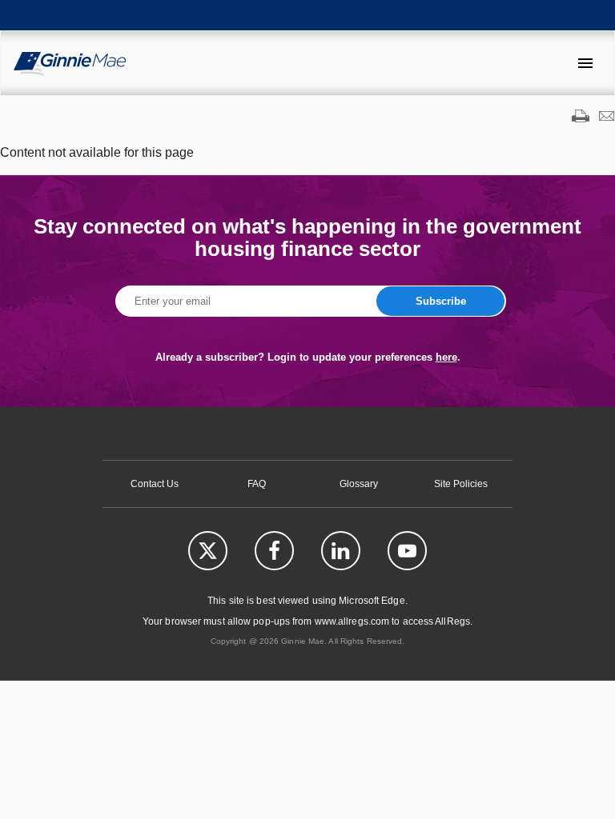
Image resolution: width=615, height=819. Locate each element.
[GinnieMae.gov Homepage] (70, 63)
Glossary (359, 483)
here (446, 357)
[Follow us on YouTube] (407, 550)
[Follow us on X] (207, 550)
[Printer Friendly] (580, 117)
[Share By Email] (606, 117)
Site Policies (461, 483)
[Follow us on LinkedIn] (340, 550)
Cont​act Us (155, 483)
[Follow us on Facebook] (274, 550)
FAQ (256, 483)
